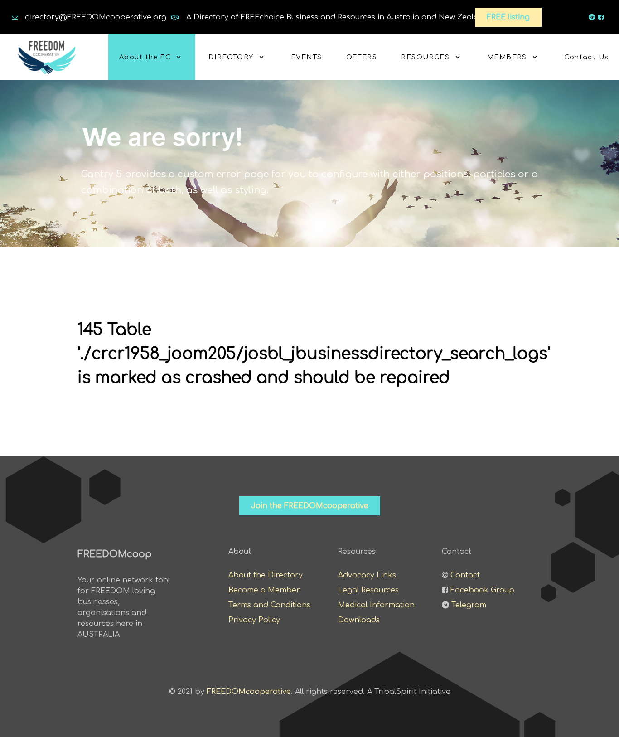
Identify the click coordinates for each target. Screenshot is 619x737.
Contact (465, 575)
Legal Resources (368, 590)
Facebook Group (482, 590)
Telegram (468, 605)
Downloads (359, 620)
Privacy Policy (254, 620)
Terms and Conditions (269, 605)
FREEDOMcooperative (249, 692)
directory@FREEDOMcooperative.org (95, 17)
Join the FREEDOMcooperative (309, 506)
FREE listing (508, 17)
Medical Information (376, 605)
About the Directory (265, 575)
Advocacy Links (367, 575)
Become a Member (264, 590)
